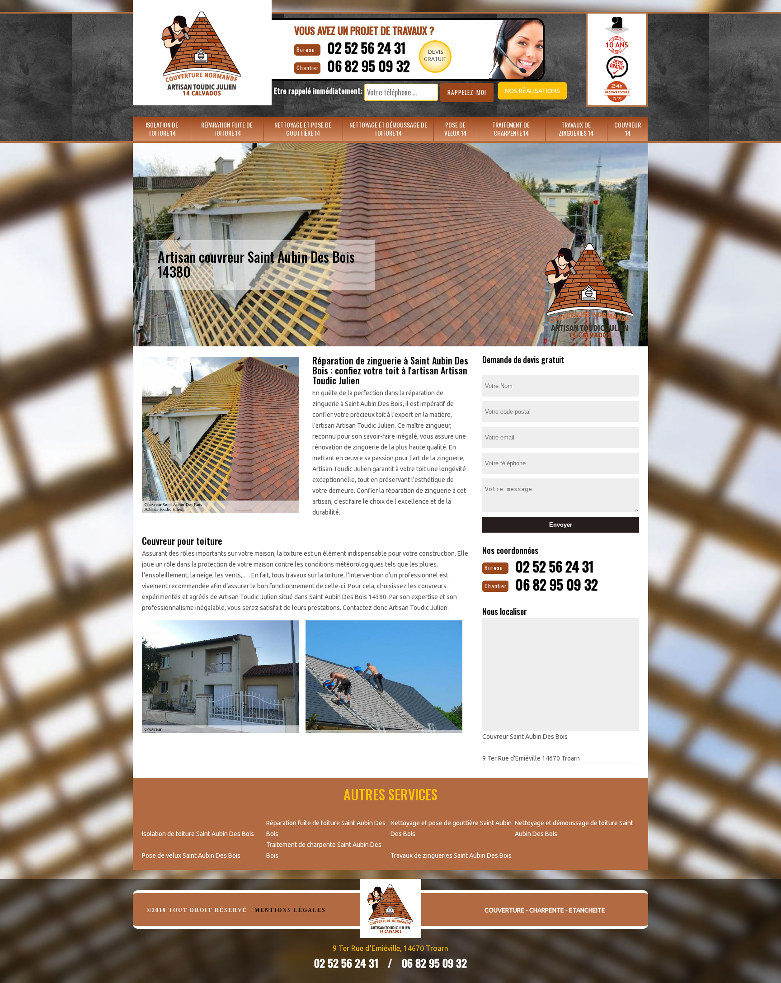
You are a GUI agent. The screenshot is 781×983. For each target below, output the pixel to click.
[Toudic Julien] (390, 915)
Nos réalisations (532, 91)
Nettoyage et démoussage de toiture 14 (388, 128)
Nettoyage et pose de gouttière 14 (302, 128)
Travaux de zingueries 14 (576, 128)
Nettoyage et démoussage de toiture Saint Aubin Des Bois (574, 828)
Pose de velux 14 (455, 128)
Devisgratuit (435, 55)
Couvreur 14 (627, 128)
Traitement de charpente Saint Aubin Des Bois (323, 850)
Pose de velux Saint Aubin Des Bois (191, 855)
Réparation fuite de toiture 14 (227, 128)
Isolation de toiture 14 (162, 128)
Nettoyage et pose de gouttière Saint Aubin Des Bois (451, 828)
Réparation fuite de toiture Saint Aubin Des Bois (326, 828)
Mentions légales (290, 910)
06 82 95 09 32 (368, 66)
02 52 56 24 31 (366, 48)
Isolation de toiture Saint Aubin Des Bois (198, 833)
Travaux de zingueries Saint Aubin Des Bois (451, 855)
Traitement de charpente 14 (511, 128)
